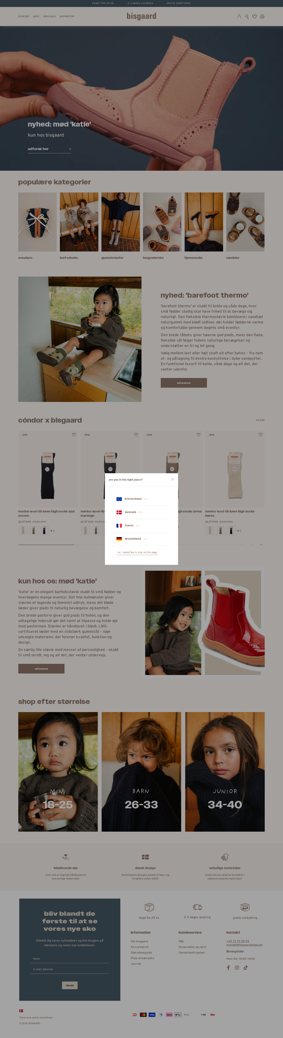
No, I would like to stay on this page (137, 552)
